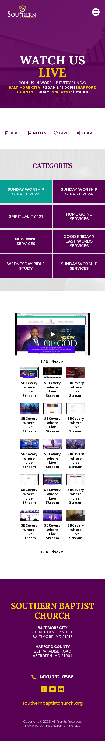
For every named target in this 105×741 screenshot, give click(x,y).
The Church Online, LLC (62, 725)
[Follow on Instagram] (61, 689)
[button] (57, 361)
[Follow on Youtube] (52, 689)
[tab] (26, 191)
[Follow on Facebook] (44, 689)
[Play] (52, 334)
